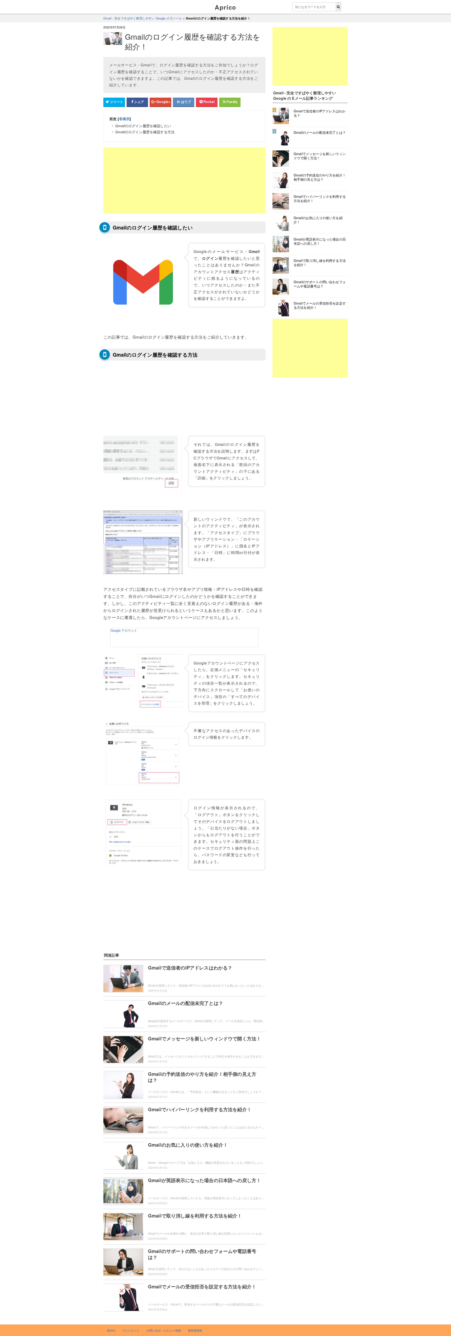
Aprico (225, 7)
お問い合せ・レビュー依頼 (164, 1330)
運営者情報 (195, 1330)
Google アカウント (124, 630)
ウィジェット (131, 1330)
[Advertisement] (184, 180)
